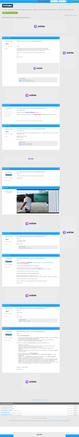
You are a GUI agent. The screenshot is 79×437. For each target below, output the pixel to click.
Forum (6, 9)
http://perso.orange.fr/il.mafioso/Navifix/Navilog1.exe (43, 262)
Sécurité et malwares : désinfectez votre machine (48, 9)
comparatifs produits (30, 420)
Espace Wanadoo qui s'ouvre (6, 414)
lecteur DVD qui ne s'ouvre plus (6, 409)
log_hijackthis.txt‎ (22, 144)
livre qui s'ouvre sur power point (7, 405)
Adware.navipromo (36, 399)
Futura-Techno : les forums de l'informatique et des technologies (20, 9)
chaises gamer (66, 420)
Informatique (35, 9)
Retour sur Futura (46, 1)
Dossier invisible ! (43, 399)
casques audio (61, 420)
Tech (16, 420)
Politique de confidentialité (66, 432)
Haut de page (73, 432)
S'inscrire (38, 1)
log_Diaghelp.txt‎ (22, 143)
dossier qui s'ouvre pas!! (5, 412)
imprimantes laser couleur (53, 420)
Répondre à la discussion (10, 12)
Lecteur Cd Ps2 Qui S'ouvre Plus (6, 407)
